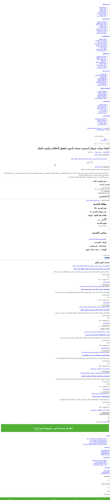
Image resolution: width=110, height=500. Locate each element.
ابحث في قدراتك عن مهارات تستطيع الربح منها (95, 444)
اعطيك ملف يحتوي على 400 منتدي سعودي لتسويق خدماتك (94, 309)
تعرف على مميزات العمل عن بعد (98, 440)
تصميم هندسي (102, 26)
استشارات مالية (102, 94)
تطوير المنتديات (102, 63)
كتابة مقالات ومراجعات (100, 118)
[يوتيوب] (105, 494)
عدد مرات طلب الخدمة (103, 189)
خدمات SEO (103, 47)
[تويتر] (107, 494)
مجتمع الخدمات (106, 457)
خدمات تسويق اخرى (101, 50)
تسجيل (10, 498)
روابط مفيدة (106, 447)
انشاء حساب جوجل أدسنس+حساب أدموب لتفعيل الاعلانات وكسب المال (88, 158)
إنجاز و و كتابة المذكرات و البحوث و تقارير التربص (97, 334)
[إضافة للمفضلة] (101, 305)
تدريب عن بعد (106, 70)
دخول (105, 138)
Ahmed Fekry (106, 389)
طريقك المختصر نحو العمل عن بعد (98, 441)
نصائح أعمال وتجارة (101, 13)
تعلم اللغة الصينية (102, 78)
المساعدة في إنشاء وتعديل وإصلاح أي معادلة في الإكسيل (95, 376)
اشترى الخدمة (106, 154)
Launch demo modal (104, 414)
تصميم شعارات (102, 27)
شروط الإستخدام (105, 453)
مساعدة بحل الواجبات (101, 82)
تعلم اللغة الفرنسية (101, 79)
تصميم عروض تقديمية (101, 28)
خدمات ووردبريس (102, 66)
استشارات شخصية (101, 96)
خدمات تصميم (105, 18)
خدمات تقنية (106, 101)
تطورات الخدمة (105, 187)
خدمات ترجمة (103, 123)
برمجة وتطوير (106, 53)
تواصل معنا (106, 470)
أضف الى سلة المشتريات (103, 193)
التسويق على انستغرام (100, 40)
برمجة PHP (103, 60)
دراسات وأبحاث (102, 11)
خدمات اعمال (106, 4)
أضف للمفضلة (106, 166)
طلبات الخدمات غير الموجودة (99, 460)
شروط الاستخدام (105, 450)
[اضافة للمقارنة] (99, 305)
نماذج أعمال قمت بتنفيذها (100, 463)
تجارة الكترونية (102, 7)
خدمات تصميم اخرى (101, 33)
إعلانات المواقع (102, 39)
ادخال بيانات (103, 110)
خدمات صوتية (103, 14)
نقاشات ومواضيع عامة (100, 461)
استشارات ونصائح (105, 88)
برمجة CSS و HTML (101, 58)
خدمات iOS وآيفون (101, 105)
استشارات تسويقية (101, 92)
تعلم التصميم (103, 76)
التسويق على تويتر (102, 42)
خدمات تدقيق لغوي (101, 121)
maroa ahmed (106, 152)
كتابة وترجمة (106, 115)
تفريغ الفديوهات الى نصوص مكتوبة (100, 396)
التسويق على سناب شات (100, 43)
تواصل (90, 239)
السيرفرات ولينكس (101, 108)
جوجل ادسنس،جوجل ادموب (93, 200)
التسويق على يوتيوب (101, 46)
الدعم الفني (107, 467)
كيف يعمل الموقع (105, 454)
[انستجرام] (104, 494)
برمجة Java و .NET (101, 59)
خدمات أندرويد (102, 104)
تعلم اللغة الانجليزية (101, 81)
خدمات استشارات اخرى (100, 98)
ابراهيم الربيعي (105, 368)
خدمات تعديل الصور (101, 31)
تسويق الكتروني (105, 36)
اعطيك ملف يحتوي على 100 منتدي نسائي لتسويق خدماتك (95, 289)
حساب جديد (103, 140)
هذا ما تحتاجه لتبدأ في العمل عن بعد (97, 442)
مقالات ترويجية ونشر (101, 49)
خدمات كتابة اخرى (101, 124)
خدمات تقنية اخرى (101, 112)
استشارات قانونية (102, 91)
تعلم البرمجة (103, 73)
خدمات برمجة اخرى (101, 67)
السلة (54, 498)
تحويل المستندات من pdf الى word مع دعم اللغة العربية (95, 355)
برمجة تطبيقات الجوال (100, 62)
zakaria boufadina (105, 348)
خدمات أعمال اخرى (101, 15)
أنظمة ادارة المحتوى (101, 56)
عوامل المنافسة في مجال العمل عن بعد (96, 438)
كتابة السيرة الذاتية (101, 120)
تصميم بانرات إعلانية (101, 23)
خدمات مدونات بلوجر (101, 65)
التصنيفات (98, 498)
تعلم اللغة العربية (102, 83)
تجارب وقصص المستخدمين (99, 464)
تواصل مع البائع (98, 154)
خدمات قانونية (102, 8)
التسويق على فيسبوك (101, 44)
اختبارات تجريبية (102, 111)
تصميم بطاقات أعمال (101, 24)
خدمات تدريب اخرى (101, 85)
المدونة (107, 435)
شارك (107, 258)
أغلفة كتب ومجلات (101, 21)
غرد (105, 258)
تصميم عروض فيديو (101, 30)
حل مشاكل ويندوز (102, 107)
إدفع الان (104, 421)
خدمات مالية (103, 10)
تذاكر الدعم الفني (105, 473)
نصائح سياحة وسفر (101, 95)
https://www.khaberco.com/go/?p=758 (90, 169)
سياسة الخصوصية (105, 451)
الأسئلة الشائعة (105, 472)
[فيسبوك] (108, 494)
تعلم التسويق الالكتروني (100, 75)
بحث (76, 498)
